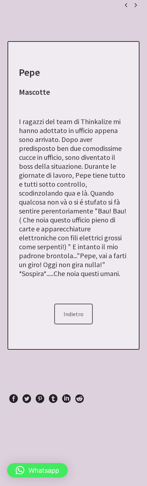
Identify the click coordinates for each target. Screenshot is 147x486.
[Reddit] (79, 398)
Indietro (73, 314)
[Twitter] (26, 398)
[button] (37, 470)
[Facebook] (13, 398)
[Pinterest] (40, 398)
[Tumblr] (53, 398)
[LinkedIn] (66, 398)
